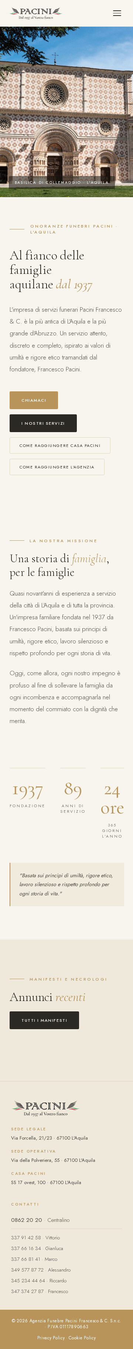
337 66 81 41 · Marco (34, 1259)
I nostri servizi (43, 423)
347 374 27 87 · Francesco (39, 1291)
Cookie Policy (82, 1338)
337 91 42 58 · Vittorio (35, 1237)
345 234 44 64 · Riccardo (38, 1280)
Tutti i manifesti (44, 1020)
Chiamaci (33, 400)
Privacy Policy (51, 1338)
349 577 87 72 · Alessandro (41, 1269)
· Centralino (40, 1220)
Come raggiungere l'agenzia (57, 467)
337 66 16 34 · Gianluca (37, 1248)
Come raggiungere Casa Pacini (60, 445)
